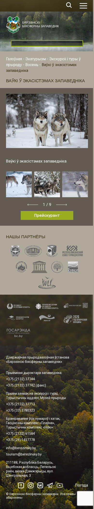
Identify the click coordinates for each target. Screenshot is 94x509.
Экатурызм (35, 59)
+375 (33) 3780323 (20, 410)
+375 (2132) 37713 (20, 404)
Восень (31, 64)
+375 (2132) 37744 (20, 379)
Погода (81, 485)
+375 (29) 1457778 (20, 440)
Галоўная (14, 59)
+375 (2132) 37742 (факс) (26, 385)
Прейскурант (47, 215)
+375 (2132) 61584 (20, 433)
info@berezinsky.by (21, 448)
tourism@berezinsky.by (24, 454)
